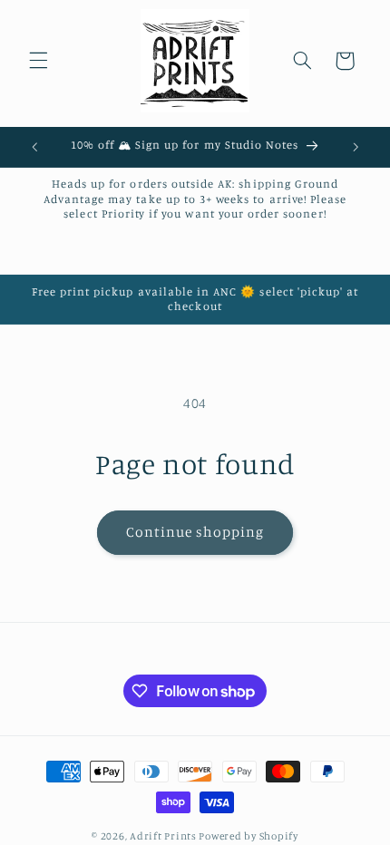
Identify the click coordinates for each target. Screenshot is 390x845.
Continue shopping (195, 531)
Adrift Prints (163, 836)
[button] (38, 61)
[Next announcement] (355, 147)
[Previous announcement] (34, 147)
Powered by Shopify (248, 836)
